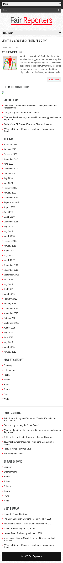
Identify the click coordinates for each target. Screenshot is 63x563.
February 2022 (10, 154)
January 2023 (10, 149)
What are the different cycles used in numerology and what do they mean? (32, 118)
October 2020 (10, 173)
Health (7, 375)
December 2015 (11, 308)
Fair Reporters (35, 556)
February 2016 (10, 299)
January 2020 (10, 193)
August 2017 (9, 250)
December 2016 (11, 265)
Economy (8, 365)
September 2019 (11, 202)
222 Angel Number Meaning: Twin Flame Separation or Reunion (29, 130)
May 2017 (8, 255)
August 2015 (9, 328)
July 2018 (8, 226)
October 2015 (10, 318)
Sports (7, 389)
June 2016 (8, 279)
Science (7, 384)
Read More (54, 79)
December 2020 (11, 168)
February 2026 (10, 144)
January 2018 (10, 246)
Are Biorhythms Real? (13, 52)
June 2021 (8, 164)
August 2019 (9, 207)
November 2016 (11, 270)
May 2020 (8, 183)
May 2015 (8, 342)
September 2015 (11, 323)
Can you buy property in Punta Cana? (21, 112)
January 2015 (10, 352)
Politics (7, 379)
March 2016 (9, 294)
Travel (6, 394)
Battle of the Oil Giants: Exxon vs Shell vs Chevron (28, 124)
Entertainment (10, 370)
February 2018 (10, 241)
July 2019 (8, 212)
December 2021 (11, 159)
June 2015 (8, 337)
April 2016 (8, 289)
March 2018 (9, 236)
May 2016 (8, 284)
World (6, 399)
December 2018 (11, 222)
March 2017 (9, 260)
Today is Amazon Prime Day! (17, 449)
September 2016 (11, 275)
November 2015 (11, 313)
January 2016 (10, 303)
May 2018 (8, 231)
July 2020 (8, 178)
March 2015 (9, 347)
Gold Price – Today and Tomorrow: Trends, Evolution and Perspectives (30, 106)
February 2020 (10, 188)
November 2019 (11, 197)
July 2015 (8, 332)
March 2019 (9, 217)
